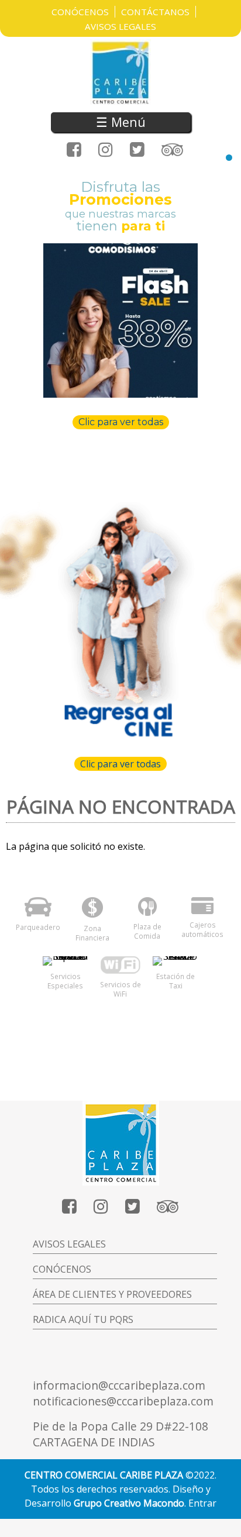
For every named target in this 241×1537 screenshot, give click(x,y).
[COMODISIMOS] (120, 320)
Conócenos (80, 12)
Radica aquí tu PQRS (83, 1319)
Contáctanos (155, 12)
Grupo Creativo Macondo (129, 1503)
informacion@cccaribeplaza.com (119, 1385)
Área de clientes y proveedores (112, 1294)
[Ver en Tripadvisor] (172, 150)
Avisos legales (69, 1244)
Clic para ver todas (120, 422)
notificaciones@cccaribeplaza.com (123, 1401)
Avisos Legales (120, 26)
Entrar (202, 1503)
